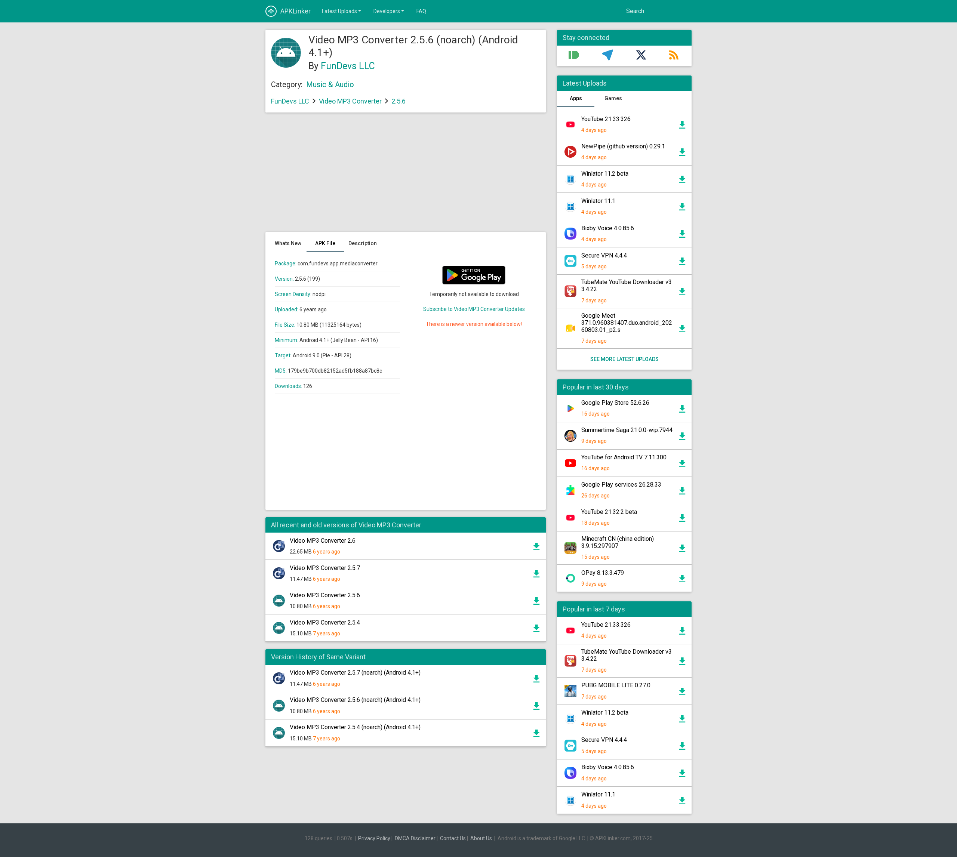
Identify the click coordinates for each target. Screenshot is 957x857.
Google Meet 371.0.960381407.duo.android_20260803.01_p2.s (626, 322)
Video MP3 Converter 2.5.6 (325, 595)
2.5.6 (398, 101)
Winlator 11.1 (598, 200)
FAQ (421, 11)
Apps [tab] (576, 98)
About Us (481, 838)
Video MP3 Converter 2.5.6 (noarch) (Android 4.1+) (355, 699)
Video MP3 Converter (350, 101)
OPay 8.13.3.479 (602, 572)
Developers (386, 11)
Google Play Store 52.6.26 (615, 402)
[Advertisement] (405, 176)
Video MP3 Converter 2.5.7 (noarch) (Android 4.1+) (355, 672)
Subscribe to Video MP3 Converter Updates (474, 309)
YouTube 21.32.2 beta (609, 511)
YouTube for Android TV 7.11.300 (624, 457)
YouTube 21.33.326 (606, 119)
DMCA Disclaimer (415, 838)
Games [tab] (613, 98)
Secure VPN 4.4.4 (604, 255)
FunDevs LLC (348, 66)
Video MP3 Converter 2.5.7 (325, 567)
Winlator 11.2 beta (604, 173)
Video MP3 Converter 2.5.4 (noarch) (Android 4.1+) (355, 727)
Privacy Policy (374, 838)
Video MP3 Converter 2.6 (323, 540)
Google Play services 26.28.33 (621, 484)
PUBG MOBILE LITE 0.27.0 (615, 685)
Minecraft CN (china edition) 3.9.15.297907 (617, 542)
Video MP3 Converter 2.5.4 (325, 622)
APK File (325, 243)
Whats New (288, 243)
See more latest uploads (624, 359)
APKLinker (295, 11)
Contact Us (453, 838)
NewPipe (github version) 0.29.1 (623, 146)
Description (362, 243)
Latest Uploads (339, 11)
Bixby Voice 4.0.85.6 (607, 228)
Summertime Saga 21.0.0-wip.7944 (627, 430)
